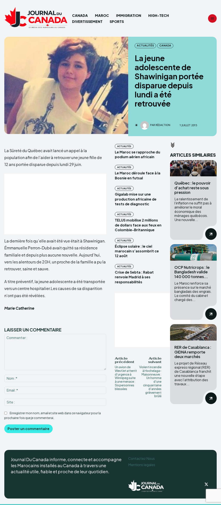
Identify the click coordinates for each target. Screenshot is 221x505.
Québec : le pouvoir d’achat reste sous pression (192, 187)
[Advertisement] (55, 204)
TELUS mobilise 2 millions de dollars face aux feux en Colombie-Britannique (138, 225)
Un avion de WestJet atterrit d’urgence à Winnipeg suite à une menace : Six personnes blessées (126, 378)
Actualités (145, 45)
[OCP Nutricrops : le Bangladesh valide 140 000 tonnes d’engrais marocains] (193, 252)
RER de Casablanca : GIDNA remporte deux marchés (192, 352)
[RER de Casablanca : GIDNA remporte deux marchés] (193, 332)
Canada (165, 45)
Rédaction (163, 125)
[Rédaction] (145, 125)
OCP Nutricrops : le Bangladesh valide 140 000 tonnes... (192, 272)
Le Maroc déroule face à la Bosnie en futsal (137, 175)
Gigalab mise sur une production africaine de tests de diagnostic (135, 199)
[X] (206, 485)
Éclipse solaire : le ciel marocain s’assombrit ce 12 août (137, 251)
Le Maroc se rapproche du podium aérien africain (137, 154)
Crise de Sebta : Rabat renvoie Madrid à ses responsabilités (134, 277)
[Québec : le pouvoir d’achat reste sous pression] (193, 168)
